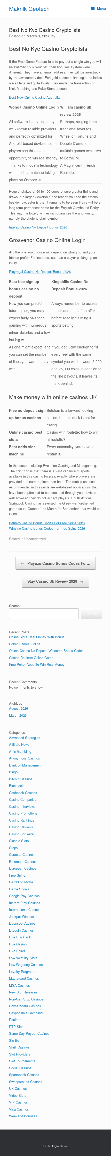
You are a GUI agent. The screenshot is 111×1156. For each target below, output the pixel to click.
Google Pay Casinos (24, 895)
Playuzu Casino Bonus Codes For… (55, 563)
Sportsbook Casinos (24, 1074)
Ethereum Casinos (23, 861)
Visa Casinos (19, 1109)
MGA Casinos (19, 985)
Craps (13, 847)
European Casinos (22, 868)
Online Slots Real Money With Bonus (37, 636)
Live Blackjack (20, 937)
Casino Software (21, 833)
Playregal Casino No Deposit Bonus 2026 (40, 271)
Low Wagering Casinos (26, 964)
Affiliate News (19, 744)
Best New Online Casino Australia (34, 97)
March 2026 (18, 715)
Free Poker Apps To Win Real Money (37, 664)
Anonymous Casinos (24, 758)
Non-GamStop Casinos (26, 999)
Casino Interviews (22, 806)
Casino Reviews (21, 826)
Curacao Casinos (22, 854)
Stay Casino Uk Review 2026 (55, 581)
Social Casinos (20, 1067)
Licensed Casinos (22, 923)
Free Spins (17, 875)
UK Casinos (18, 1088)
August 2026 (18, 708)
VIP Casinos (18, 1102)
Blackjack (16, 785)
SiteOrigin (52, 1146)
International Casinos (25, 909)
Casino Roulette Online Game (31, 657)
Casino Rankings (21, 820)
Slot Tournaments (22, 1060)
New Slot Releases (23, 992)
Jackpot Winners (21, 916)
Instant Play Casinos (24, 902)
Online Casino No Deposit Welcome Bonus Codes (46, 650)
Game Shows (19, 888)
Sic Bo (14, 1040)
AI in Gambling (20, 751)
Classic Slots (19, 840)
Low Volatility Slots (23, 957)
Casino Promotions (23, 813)
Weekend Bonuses (23, 1115)
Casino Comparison (23, 799)
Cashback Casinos (23, 792)
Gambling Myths (21, 881)
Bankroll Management (25, 765)
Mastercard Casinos (24, 978)
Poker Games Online (24, 643)
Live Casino (18, 944)
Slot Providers (19, 1054)
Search (14, 605)
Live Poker (17, 950)
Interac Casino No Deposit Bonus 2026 (38, 227)
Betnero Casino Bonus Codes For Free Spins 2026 (47, 522)
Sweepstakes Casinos (25, 1081)
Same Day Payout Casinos (29, 1033)
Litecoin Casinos (21, 930)
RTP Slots (17, 1026)
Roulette (15, 1019)
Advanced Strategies (24, 737)
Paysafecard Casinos (25, 1005)
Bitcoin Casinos (21, 778)
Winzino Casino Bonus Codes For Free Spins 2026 (47, 528)
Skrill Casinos (19, 1047)
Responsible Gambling (26, 1012)
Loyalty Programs (22, 971)
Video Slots (17, 1095)
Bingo (13, 771)
